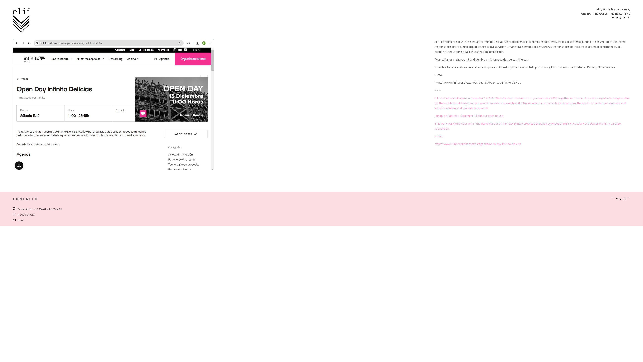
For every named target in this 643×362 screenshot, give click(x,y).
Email (20, 220)
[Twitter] (625, 18)
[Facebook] (621, 18)
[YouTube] (613, 18)
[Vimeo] (629, 18)
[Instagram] (617, 18)
